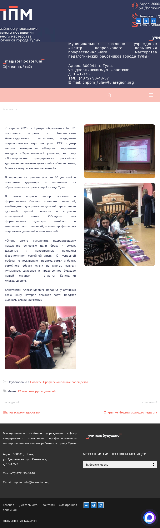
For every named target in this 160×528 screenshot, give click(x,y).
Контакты (48, 505)
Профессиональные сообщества (65, 382)
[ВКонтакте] (138, 20)
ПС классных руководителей (36, 391)
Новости (11, 109)
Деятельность (28, 505)
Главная (8, 505)
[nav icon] (151, 95)
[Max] (153, 20)
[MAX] (101, 505)
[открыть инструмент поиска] (109, 95)
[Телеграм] (146, 20)
